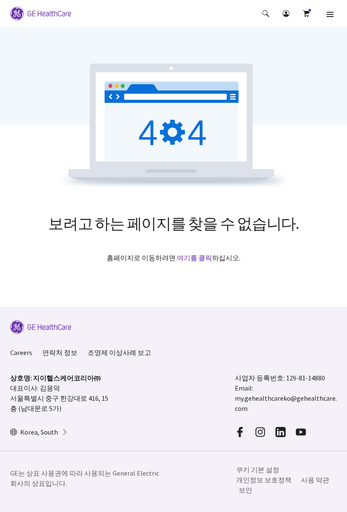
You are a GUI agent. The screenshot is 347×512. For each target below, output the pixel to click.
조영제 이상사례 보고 (119, 352)
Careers (21, 352)
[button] (266, 13)
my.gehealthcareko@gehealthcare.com (286, 403)
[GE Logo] (40, 15)
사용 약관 (315, 480)
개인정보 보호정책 (264, 480)
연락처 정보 (59, 352)
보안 (245, 490)
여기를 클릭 (194, 257)
